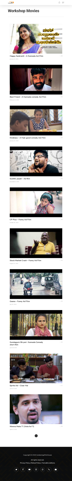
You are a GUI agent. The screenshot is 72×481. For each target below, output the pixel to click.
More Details (36, 37)
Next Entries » (36, 435)
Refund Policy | (36, 463)
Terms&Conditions (48, 463)
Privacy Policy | (25, 463)
